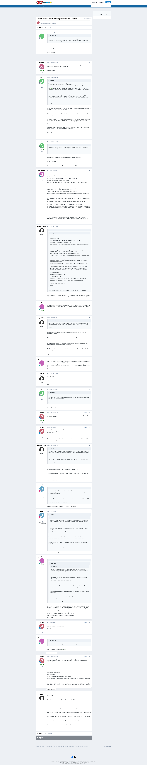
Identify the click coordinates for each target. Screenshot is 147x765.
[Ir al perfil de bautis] (41, 489)
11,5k (42, 494)
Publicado (52, 32)
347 (42, 72)
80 (42, 42)
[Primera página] (37, 27)
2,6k (42, 180)
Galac (41, 32)
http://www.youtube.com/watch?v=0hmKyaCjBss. (72, 204)
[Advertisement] (64, 13)
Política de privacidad (71, 759)
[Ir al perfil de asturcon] (41, 66)
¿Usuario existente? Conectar (98, 2)
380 (42, 422)
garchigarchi (41, 170)
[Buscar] (110, 6)
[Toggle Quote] (49, 35)
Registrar (108, 2)
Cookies (82, 759)
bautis (41, 485)
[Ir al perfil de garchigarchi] (41, 174)
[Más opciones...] (89, 32)
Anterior (40, 27)
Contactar (78, 759)
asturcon (41, 62)
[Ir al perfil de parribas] (38, 22)
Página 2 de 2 (50, 27)
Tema (64, 759)
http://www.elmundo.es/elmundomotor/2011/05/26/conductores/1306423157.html (62, 178)
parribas (42, 412)
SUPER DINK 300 (52, 23)
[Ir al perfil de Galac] (41, 36)
